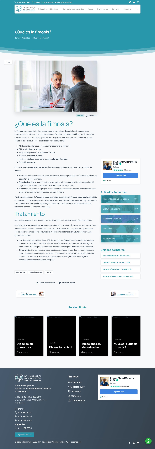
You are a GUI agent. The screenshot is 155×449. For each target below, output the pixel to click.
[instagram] (138, 2)
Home (17, 38)
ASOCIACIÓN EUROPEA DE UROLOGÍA (117, 269)
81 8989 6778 (25, 412)
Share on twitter (68, 283)
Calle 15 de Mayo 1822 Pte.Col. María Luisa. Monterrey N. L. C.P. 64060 (31, 399)
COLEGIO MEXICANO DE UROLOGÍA (116, 263)
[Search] (136, 9)
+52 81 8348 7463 (23, 2)
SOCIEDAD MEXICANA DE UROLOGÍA (116, 256)
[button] (24, 434)
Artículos (26, 38)
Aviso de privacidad (73, 442)
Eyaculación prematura (25, 345)
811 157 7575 (25, 428)
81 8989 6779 (25, 416)
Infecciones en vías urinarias (91, 345)
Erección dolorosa (36, 272)
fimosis (49, 272)
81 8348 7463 (25, 420)
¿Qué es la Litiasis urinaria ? (125, 345)
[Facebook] (130, 2)
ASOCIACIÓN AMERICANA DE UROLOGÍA (118, 276)
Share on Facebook (47, 283)
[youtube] (134, 2)
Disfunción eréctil (61, 347)
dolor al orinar (20, 272)
